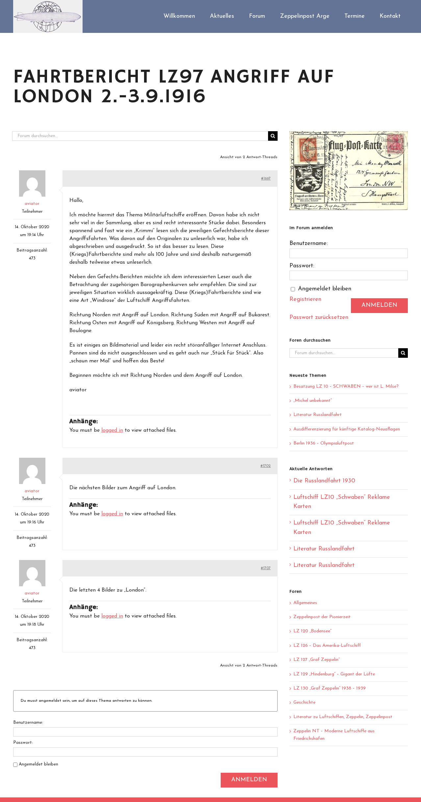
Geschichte (304, 702)
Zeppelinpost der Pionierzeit (322, 617)
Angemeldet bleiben (38, 764)
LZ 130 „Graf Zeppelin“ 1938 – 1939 (329, 688)
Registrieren (305, 300)
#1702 (265, 466)
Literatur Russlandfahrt (317, 414)
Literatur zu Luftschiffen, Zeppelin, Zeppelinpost (342, 717)
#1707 (266, 568)
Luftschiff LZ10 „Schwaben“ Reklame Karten (341, 502)
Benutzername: (28, 722)
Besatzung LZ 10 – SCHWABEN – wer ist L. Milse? (346, 386)
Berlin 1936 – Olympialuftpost (323, 443)
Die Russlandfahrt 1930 (324, 481)
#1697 (266, 179)
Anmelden (249, 780)
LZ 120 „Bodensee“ (312, 631)
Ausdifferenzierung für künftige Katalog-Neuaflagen (346, 429)
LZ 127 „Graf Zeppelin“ (316, 659)
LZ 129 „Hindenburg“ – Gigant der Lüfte (334, 674)
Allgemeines (305, 602)
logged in (112, 430)
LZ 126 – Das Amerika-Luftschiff (327, 645)
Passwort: (23, 743)
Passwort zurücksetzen (318, 318)
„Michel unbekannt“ (312, 400)
